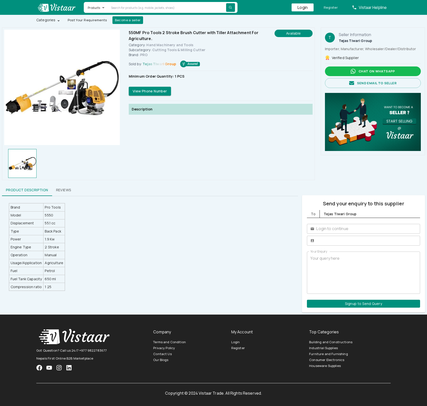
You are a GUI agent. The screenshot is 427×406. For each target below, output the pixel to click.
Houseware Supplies (325, 365)
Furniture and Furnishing (328, 354)
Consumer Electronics (326, 360)
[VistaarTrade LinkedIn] (69, 368)
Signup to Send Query (363, 303)
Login (303, 7)
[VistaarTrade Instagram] (49, 368)
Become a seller (128, 20)
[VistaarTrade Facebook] (39, 368)
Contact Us (162, 354)
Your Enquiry (318, 251)
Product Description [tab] (27, 190)
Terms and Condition (169, 342)
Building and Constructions (330, 342)
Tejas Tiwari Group (159, 64)
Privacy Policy (164, 348)
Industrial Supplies (323, 348)
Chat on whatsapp (377, 71)
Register (331, 7)
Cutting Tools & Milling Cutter (179, 49)
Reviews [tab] (63, 190)
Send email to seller (377, 83)
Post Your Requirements (87, 20)
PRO (144, 54)
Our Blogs (160, 360)
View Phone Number (150, 91)
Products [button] (94, 8)
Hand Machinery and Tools (169, 45)
